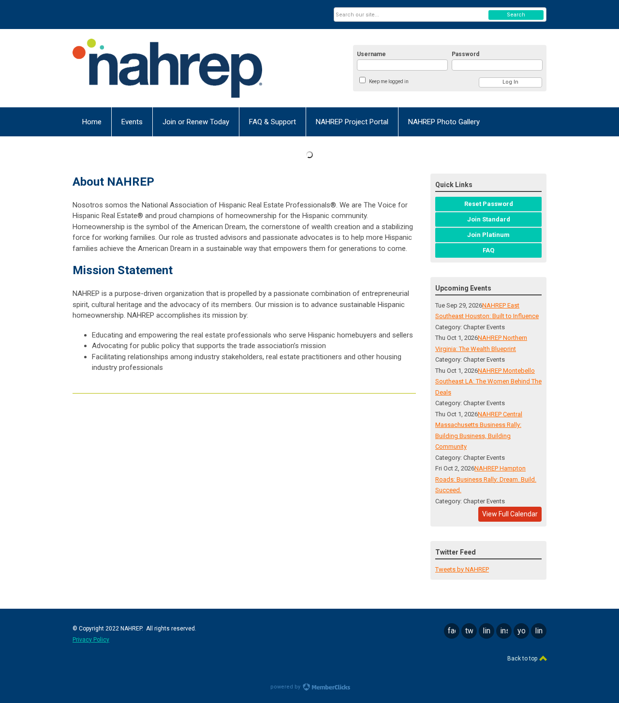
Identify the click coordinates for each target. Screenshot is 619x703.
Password (465, 54)
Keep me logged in (389, 81)
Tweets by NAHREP (462, 569)
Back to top (523, 658)
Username (371, 54)
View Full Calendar (510, 514)
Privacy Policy (91, 639)
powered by (286, 687)
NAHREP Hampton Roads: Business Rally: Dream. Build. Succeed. (485, 479)
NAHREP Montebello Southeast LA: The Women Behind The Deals (488, 381)
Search (516, 15)
